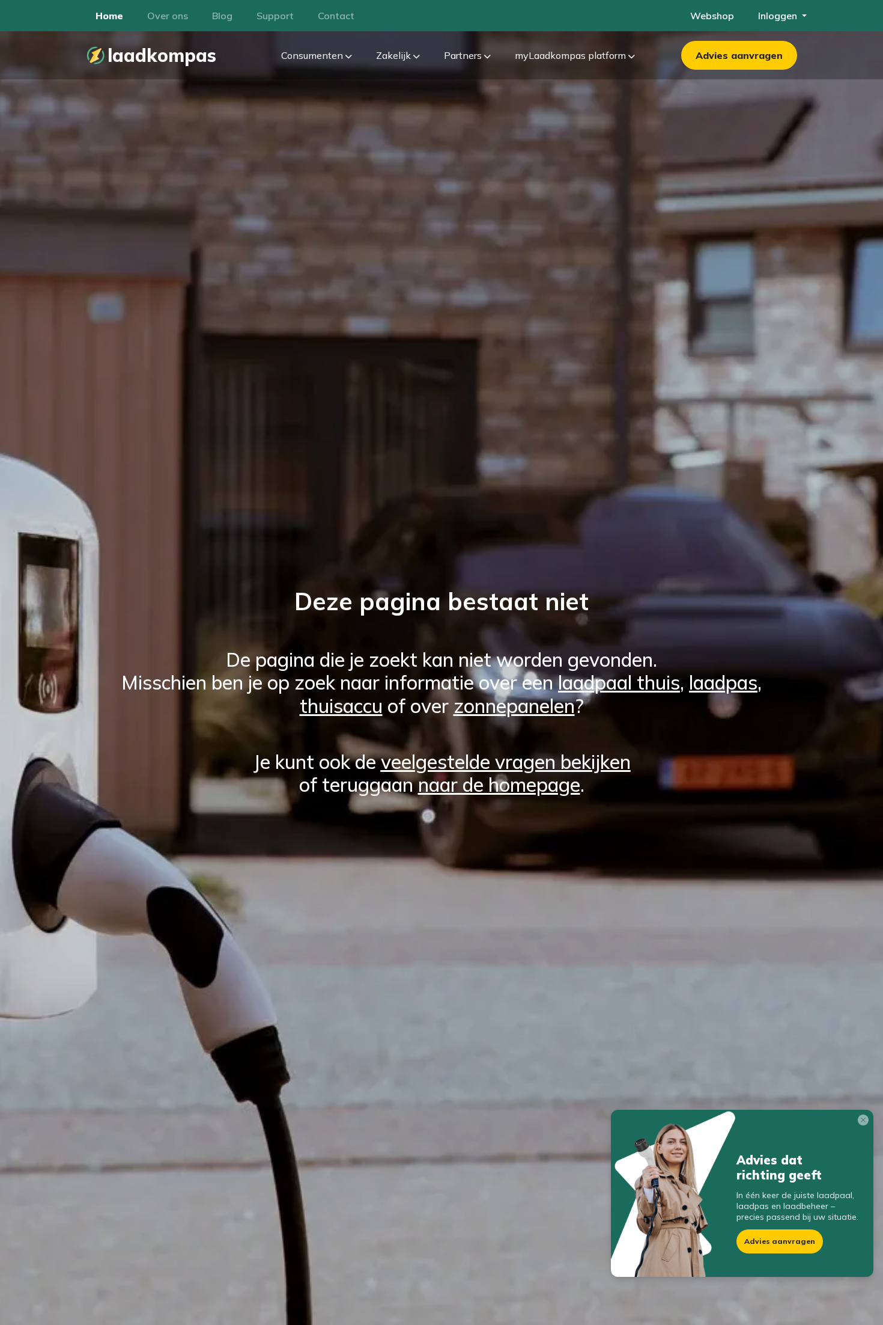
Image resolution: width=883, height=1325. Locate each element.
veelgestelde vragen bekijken (506, 762)
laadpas (723, 682)
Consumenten (313, 55)
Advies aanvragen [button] (779, 1241)
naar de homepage (499, 785)
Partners (464, 55)
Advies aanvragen (739, 55)
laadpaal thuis (619, 682)
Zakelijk (394, 55)
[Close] (865, 1122)
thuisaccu (341, 706)
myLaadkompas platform (571, 55)
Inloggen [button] (779, 16)
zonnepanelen (514, 706)
